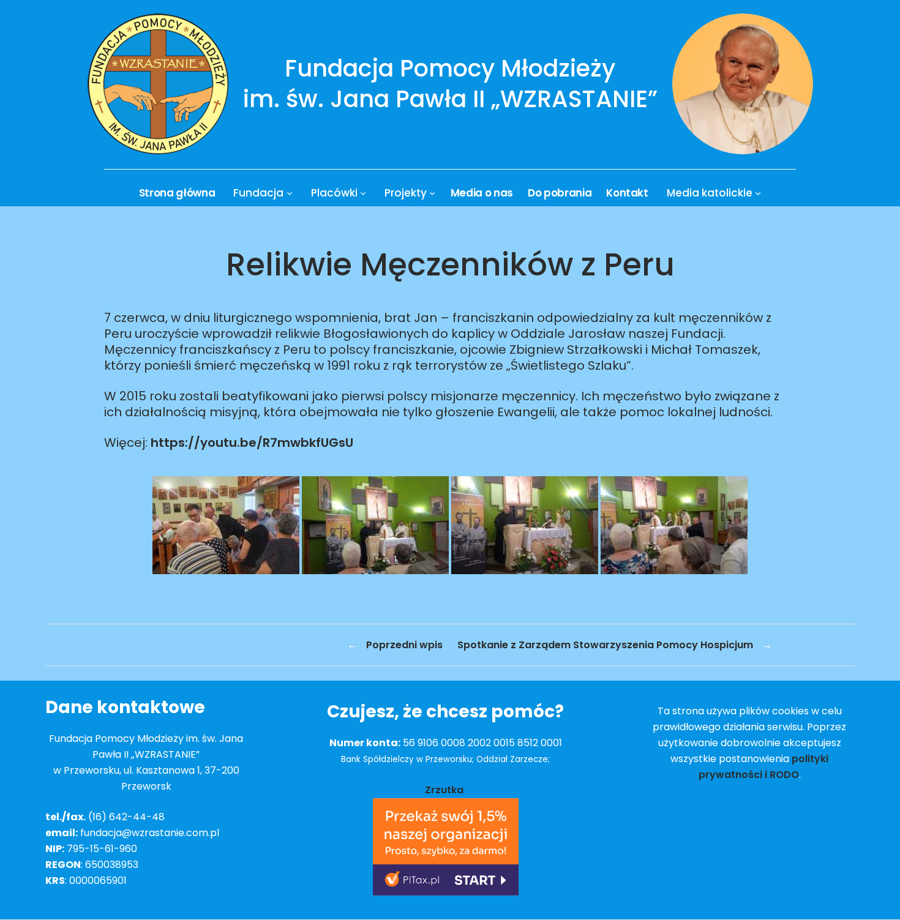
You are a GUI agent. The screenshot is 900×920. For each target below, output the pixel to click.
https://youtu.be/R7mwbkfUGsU (252, 442)
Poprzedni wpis (404, 645)
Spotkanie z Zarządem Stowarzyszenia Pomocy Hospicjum (605, 645)
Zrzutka (445, 790)
